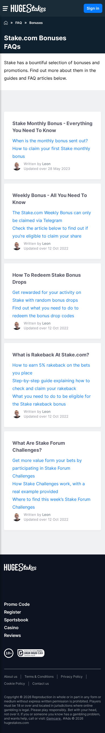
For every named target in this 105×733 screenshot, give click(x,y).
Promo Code (17, 604)
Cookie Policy (14, 683)
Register (12, 612)
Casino (11, 627)
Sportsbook (16, 619)
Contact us (40, 683)
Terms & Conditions (39, 676)
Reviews (12, 635)
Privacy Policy (72, 676)
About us (10, 676)
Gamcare (53, 718)
